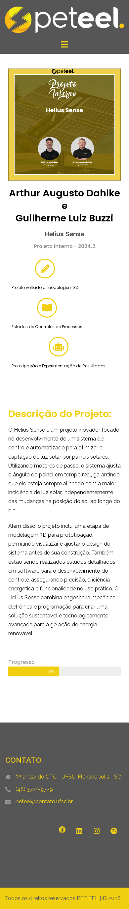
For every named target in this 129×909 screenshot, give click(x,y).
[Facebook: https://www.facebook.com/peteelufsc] (62, 830)
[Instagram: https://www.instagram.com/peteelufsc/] (97, 831)
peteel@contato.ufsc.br (44, 801)
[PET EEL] (64, 19)
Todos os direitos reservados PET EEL (51, 898)
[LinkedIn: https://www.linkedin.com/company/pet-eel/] (79, 831)
